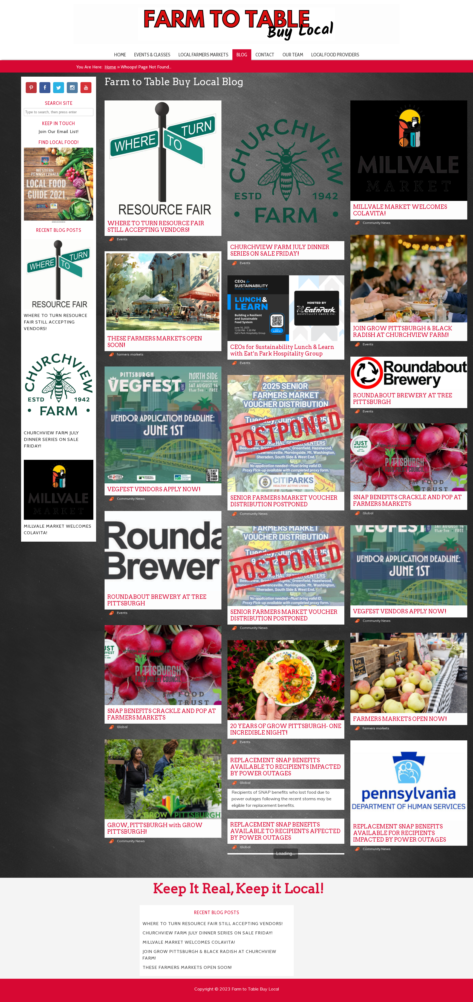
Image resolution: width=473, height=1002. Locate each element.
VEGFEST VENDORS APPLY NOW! (154, 489)
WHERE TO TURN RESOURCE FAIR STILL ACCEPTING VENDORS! (155, 226)
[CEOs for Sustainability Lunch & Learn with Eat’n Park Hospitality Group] (285, 308)
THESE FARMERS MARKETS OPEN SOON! (154, 341)
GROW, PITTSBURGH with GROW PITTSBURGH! (155, 828)
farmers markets (130, 354)
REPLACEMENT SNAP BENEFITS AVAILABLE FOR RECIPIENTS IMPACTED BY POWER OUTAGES (399, 833)
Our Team (292, 54)
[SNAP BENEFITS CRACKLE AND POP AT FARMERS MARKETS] (408, 457)
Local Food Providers (335, 54)
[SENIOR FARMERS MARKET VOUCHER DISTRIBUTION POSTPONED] (285, 433)
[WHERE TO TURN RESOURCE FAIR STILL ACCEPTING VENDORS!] (163, 158)
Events (122, 239)
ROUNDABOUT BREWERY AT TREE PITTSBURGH (402, 398)
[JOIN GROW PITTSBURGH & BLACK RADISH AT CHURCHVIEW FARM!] (408, 278)
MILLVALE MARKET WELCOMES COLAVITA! (400, 210)
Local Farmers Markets (203, 54)
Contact (264, 54)
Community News (377, 223)
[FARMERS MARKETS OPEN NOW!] (408, 673)
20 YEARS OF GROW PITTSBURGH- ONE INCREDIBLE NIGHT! (285, 729)
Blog (241, 54)
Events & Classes (152, 54)
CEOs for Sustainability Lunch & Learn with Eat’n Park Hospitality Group (282, 350)
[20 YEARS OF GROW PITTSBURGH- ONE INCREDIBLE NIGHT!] (285, 680)
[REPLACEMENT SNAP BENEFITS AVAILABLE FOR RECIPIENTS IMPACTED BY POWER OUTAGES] (408, 780)
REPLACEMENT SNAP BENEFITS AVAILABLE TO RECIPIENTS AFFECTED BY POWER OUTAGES (285, 831)
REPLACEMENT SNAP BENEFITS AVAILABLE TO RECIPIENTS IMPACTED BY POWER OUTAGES (285, 767)
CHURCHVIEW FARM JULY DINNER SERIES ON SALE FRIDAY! (279, 250)
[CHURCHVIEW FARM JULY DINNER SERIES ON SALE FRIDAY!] (285, 170)
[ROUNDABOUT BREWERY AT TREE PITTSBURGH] (408, 373)
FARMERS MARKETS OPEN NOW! (400, 719)
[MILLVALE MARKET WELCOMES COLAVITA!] (408, 150)
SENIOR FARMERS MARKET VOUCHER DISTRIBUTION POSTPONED (284, 501)
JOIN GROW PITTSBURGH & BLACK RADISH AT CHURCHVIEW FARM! (402, 331)
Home (120, 54)
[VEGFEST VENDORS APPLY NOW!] (163, 424)
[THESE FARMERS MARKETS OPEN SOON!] (163, 291)
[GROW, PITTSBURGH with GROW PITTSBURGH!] (163, 779)
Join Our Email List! (59, 131)
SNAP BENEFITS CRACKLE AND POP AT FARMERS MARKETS (407, 500)
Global (368, 513)
